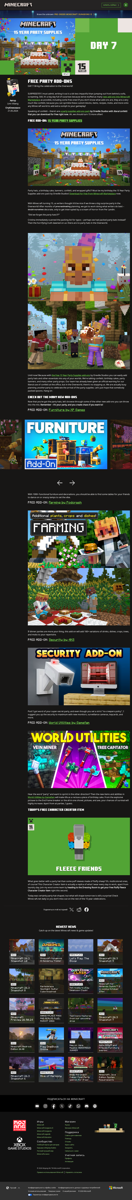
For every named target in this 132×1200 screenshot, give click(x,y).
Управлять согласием (73, 1172)
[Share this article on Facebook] (86, 910)
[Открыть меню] (125, 5)
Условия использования (37, 1191)
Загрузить (69, 1148)
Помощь (68, 1138)
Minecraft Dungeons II (45, 1128)
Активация (69, 1161)
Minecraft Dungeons (44, 1131)
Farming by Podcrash (65, 502)
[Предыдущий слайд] (59, 482)
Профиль (68, 1158)
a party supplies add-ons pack (75, 111)
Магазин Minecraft (72, 1128)
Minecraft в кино (43, 1154)
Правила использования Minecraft (50, 1172)
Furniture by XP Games (67, 409)
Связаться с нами (72, 1151)
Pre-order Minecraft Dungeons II (73, 14)
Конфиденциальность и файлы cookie (42, 1188)
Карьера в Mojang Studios (46, 1148)
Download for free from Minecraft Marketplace (92, 193)
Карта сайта (69, 1145)
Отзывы (68, 1142)
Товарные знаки (54, 1191)
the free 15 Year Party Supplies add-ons (71, 375)
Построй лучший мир (45, 1151)
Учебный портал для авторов (48, 1145)
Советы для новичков (73, 1135)
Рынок (67, 1125)
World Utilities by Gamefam (69, 722)
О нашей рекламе (69, 1191)
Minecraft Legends (43, 1134)
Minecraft (40, 1125)
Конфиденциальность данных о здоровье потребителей (79, 1188)
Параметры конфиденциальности (45, 1195)
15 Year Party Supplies (65, 120)
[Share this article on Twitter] (71, 910)
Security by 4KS (61, 639)
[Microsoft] (116, 1187)
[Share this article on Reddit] (79, 910)
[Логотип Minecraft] (18, 5)
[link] (37, 1106)
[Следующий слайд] (72, 482)
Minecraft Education (44, 1137)
